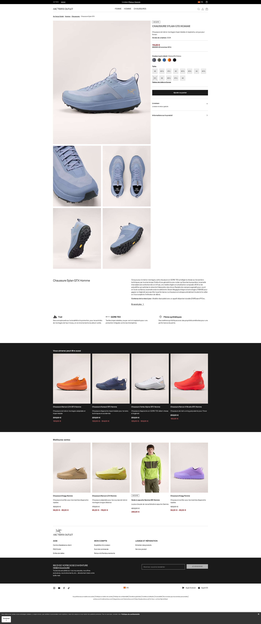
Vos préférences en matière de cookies (84, 596)
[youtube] (59, 588)
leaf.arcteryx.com (129, 599)
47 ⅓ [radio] (175, 78)
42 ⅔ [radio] (182, 71)
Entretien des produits (143, 545)
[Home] (63, 9)
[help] (206, 2)
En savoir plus (136, 304)
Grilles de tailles (58, 553)
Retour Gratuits (134, 2)
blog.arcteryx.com (118, 599)
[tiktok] (69, 588)
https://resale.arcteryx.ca (142, 599)
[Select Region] (199, 2)
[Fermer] (258, 614)
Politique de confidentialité (121, 596)
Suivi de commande (101, 549)
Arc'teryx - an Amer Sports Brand (158, 599)
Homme (67, 16)
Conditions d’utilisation (148, 596)
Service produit (141, 549)
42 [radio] (176, 71)
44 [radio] (196, 71)
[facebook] (64, 588)
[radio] (154, 60)
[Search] (198, 9)
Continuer (6, 619)
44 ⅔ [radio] (203, 71)
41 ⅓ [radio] (169, 71)
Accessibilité (158, 596)
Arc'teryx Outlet (58, 16)
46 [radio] (162, 78)
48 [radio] (183, 78)
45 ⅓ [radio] (154, 78)
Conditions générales (135, 596)
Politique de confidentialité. (130, 614)
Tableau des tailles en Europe (161, 82)
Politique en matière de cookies (104, 596)
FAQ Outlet (57, 549)
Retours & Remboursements (104, 553)
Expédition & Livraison (102, 545)
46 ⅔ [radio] (168, 78)
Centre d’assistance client (62, 545)
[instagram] (54, 588)
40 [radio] (155, 71)
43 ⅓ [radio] (189, 71)
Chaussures (76, 16)
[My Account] (202, 9)
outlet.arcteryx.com (107, 599)
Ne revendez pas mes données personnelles (175, 596)
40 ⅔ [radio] (162, 71)
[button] (102, 82)
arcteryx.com (97, 599)
